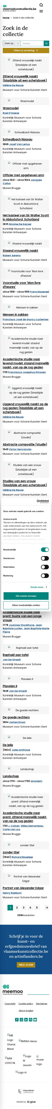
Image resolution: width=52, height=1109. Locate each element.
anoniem (36, 781)
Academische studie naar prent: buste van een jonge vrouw (22, 616)
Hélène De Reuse (13, 85)
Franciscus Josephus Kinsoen (27, 372)
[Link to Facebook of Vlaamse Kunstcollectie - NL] (17, 1019)
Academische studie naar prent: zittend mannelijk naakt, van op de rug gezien (25, 817)
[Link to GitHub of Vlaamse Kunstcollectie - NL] (30, 1019)
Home (6, 17)
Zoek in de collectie (23, 17)
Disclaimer (41, 1003)
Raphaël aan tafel (16, 655)
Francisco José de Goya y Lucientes (25, 319)
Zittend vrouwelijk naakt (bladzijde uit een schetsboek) (25, 78)
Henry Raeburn (12, 893)
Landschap (11, 776)
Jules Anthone (21, 750)
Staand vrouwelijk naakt (20, 251)
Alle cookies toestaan (26, 596)
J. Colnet (13, 826)
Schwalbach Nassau (17, 139)
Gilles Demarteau (32, 826)
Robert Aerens (12, 255)
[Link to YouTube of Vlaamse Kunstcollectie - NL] (35, 1019)
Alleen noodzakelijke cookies (26, 605)
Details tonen (37, 587)
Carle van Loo (11, 829)
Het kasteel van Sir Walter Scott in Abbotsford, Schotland (26, 217)
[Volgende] (46, 907)
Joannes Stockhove (21, 625)
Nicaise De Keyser (20, 224)
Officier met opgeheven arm (23, 175)
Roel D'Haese (11, 113)
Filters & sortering (24, 50)
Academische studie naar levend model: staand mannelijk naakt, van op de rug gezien (26, 363)
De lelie (8, 745)
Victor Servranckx (20, 449)
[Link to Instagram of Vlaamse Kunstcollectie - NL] (21, 1019)
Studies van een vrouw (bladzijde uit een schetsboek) (25, 483)
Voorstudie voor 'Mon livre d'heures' (22, 285)
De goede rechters (16, 717)
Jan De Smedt (12, 659)
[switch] (45, 558)
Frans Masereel (39, 291)
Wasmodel (11, 108)
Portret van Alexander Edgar (23, 888)
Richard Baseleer (22, 857)
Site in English (26, 1010)
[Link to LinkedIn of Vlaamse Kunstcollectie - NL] (26, 1019)
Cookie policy (25, 1003)
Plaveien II (10, 686)
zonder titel (11, 852)
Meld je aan (26, 964)
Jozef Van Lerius (19, 144)
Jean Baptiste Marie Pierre (26, 630)
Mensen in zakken (15, 314)
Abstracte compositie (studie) (25, 444)
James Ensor (17, 722)
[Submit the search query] (46, 43)
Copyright (10, 1003)
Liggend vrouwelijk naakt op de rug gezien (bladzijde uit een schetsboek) (25, 408)
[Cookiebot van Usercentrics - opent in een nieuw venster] (37, 501)
